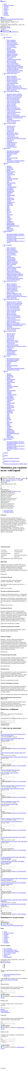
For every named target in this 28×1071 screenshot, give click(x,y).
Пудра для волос (11, 110)
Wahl (8, 207)
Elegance (9, 200)
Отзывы (6, 13)
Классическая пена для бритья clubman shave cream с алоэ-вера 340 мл (12, 739)
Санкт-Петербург (5, 1012)
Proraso (9, 176)
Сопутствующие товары (13, 72)
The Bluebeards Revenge (13, 225)
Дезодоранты (10, 139)
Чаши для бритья (11, 56)
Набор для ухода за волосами (14, 95)
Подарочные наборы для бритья (15, 234)
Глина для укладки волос (13, 101)
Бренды (6, 163)
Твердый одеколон (12, 146)
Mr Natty (9, 212)
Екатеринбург (4, 1010)
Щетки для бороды (12, 77)
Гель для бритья (11, 45)
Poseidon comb (10, 191)
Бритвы (9, 48)
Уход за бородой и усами (10, 73)
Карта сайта (7, 975)
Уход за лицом (10, 127)
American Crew (11, 202)
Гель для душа (10, 130)
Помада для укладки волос (14, 109)
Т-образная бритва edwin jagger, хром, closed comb (14, 841)
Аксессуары (7, 148)
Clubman (9, 185)
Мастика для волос (12, 106)
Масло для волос (11, 105)
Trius (8, 181)
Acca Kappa (10, 188)
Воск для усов (10, 84)
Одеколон (9, 141)
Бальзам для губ (11, 126)
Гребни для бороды (12, 81)
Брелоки (9, 159)
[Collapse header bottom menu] (1, 33)
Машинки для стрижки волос (14, 117)
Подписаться (5, 922)
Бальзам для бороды (12, 80)
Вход (3, 17)
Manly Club (10, 228)
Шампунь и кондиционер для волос (16, 116)
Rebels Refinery (11, 224)
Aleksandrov (10, 192)
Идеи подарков (8, 231)
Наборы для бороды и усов (14, 85)
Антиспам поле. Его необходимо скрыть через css (14, 718)
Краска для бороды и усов (14, 79)
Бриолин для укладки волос (14, 97)
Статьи (5, 10)
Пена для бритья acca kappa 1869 (9, 804)
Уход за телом (10, 128)
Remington (9, 167)
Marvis (8, 210)
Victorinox (9, 218)
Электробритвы (11, 52)
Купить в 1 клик (16, 491)
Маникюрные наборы (12, 152)
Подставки (10, 58)
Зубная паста (10, 131)
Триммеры (9, 119)
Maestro (9, 227)
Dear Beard (10, 214)
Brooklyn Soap (10, 223)
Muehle (9, 170)
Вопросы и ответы (9, 5)
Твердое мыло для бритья (13, 65)
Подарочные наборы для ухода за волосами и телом (15, 239)
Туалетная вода (11, 145)
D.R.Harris (9, 180)
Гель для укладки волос (13, 99)
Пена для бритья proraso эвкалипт (10, 772)
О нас (5, 4)
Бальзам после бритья (12, 69)
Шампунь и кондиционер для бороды (17, 88)
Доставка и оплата (9, 512)
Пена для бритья (11, 40)
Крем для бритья (11, 41)
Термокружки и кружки (13, 162)
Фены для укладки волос (13, 120)
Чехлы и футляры (11, 61)
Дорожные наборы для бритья (15, 67)
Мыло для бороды (11, 90)
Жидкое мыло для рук (12, 133)
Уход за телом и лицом (10, 123)
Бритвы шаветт (11, 49)
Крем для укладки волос (13, 102)
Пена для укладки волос (13, 115)
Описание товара (8, 510)
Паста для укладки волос (13, 108)
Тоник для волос (11, 113)
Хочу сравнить (6, 479)
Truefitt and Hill (11, 195)
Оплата (6, 8)
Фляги (8, 156)
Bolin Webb (10, 173)
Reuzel (8, 196)
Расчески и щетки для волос (14, 94)
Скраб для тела (11, 135)
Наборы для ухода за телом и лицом (16, 138)
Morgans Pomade (11, 182)
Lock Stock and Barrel (12, 178)
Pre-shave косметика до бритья (15, 70)
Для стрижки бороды (12, 83)
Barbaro (9, 194)
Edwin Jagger (10, 169)
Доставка (6, 6)
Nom (8, 213)
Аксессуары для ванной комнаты (15, 160)
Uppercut (9, 184)
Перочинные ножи (12, 153)
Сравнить (14, 479)
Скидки (6, 12)
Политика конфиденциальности (12, 974)
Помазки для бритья (12, 54)
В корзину (23, 748)
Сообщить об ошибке (12, 979)
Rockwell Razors (11, 171)
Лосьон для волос (11, 103)
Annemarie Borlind (11, 187)
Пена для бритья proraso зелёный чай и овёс (12, 788)
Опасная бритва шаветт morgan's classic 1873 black (14, 757)
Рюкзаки (9, 155)
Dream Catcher (10, 199)
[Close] (1, 990)
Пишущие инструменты (13, 151)
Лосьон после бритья (12, 44)
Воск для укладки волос (13, 98)
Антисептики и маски (13, 137)
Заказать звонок (6, 27)
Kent (8, 206)
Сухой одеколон (11, 144)
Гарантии (6, 9)
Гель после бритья (11, 47)
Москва (4, 1)
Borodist (9, 166)
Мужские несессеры (12, 158)
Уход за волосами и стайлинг (11, 91)
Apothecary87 (10, 198)
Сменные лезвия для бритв (14, 59)
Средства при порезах (13, 63)
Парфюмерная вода (12, 142)
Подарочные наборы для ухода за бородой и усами (15, 236)
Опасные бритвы (11, 51)
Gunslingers (10, 221)
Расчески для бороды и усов (14, 87)
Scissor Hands (10, 230)
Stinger (8, 217)
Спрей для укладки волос (13, 112)
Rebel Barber (10, 189)
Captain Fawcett (11, 174)
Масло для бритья (11, 62)
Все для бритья (8, 37)
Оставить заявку (5, 994)
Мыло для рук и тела (12, 134)
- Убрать (19, 479)
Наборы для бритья (12, 55)
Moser (8, 209)
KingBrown (10, 203)
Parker (8, 216)
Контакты (6, 15)
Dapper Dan (10, 205)
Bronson (9, 177)
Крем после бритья (12, 42)
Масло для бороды (12, 76)
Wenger (9, 220)
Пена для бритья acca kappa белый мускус (12, 821)
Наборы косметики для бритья (15, 66)
